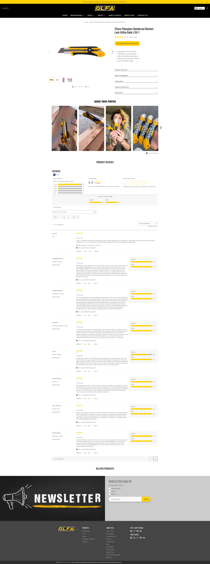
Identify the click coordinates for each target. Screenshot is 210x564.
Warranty (109, 557)
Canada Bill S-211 (111, 536)
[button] (113, 52)
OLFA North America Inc (65, 562)
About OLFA (129, 15)
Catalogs (84, 541)
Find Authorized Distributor (127, 43)
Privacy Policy (110, 549)
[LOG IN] (207, 8)
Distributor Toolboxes (88, 539)
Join (146, 499)
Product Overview (121, 70)
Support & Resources (122, 87)
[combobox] (149, 223)
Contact (108, 539)
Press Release (110, 547)
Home (65, 15)
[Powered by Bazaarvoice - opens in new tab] (152, 153)
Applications (119, 81)
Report (96, 251)
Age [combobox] (64, 217)
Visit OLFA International (113, 554)
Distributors (119, 93)
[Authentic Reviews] (56, 175)
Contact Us (142, 15)
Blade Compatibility (121, 75)
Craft (90, 15)
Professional (76, 15)
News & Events (115, 15)
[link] (98, 182)
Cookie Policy (110, 541)
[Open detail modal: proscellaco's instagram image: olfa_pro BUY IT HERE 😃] (145, 128)
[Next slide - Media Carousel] (160, 127)
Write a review (133, 37)
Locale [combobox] (74, 217)
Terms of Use (110, 552)
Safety (101, 15)
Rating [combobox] (55, 217)
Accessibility (110, 533)
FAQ (107, 544)
